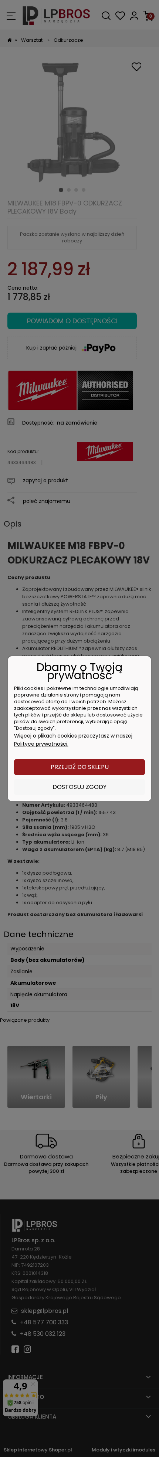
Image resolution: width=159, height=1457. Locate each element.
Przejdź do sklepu (80, 767)
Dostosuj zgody (79, 787)
